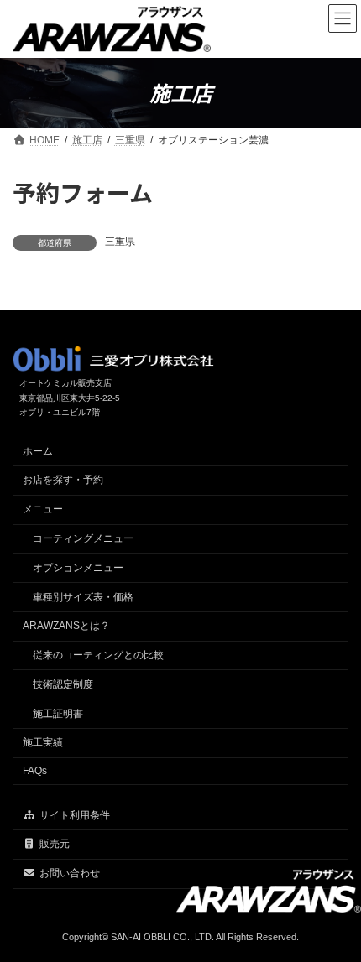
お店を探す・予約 (63, 480)
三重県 (120, 241)
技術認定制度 (63, 684)
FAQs (35, 771)
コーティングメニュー (83, 538)
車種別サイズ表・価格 (83, 597)
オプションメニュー (78, 568)
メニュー (43, 509)
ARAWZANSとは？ (66, 626)
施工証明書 (58, 714)
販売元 (54, 844)
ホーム (38, 451)
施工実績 (43, 742)
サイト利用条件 (74, 815)
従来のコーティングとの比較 (98, 655)
